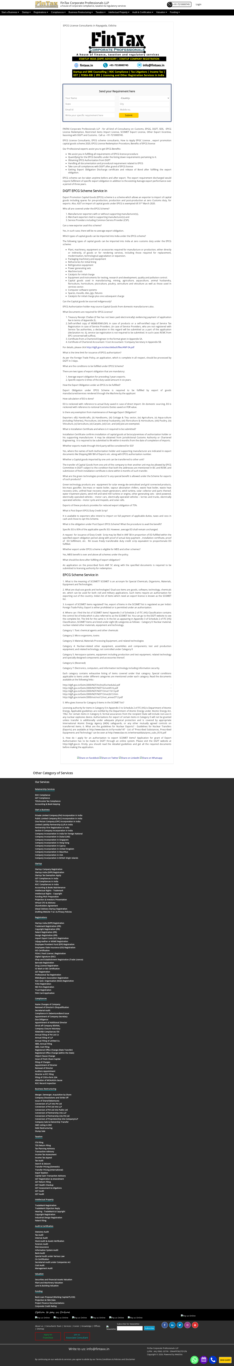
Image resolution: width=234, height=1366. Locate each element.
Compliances (57, 12)
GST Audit (39, 1191)
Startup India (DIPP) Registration (49, 872)
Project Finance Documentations (49, 1303)
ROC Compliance (42, 795)
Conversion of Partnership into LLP (50, 1113)
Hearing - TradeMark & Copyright (50, 1211)
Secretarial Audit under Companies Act (52, 1262)
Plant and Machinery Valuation (49, 1282)
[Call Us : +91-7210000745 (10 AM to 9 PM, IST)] (213, 1360)
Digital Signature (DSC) (45, 956)
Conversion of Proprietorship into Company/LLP (56, 1119)
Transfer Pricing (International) (49, 1169)
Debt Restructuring (43, 1128)
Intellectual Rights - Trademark (49, 890)
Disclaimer (130, 1359)
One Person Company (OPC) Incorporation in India (57, 821)
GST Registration (42, 971)
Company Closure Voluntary (47, 1028)
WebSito (178, 1354)
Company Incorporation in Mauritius (51, 852)
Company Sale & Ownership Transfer (52, 1122)
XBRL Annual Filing (43, 1043)
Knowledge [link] (87, 1326)
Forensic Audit (41, 1244)
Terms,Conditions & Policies (108, 1359)
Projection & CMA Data (45, 1300)
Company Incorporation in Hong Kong (52, 842)
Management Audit (44, 1268)
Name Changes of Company (47, 1004)
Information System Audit (46, 1250)
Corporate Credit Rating (46, 1306)
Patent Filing (40, 1220)
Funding (174, 12)
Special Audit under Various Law (49, 1256)
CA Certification (42, 1259)
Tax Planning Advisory (45, 1148)
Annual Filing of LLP (44, 1037)
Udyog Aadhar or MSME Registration (51, 941)
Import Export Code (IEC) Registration (52, 938)
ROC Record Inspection (45, 1083)
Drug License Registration (46, 965)
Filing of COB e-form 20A (46, 1077)
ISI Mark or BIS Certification (47, 968)
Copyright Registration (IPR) (47, 929)
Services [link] (67, 1326)
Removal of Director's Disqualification (52, 1007)
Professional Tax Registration (48, 974)
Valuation (161, 12)
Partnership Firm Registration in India (52, 827)
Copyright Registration (45, 1214)
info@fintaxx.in (98, 1349)
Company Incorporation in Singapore (52, 839)
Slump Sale (40, 1131)
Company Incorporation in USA (49, 855)
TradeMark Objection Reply (47, 1208)
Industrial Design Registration (48, 1217)
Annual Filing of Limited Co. (47, 1040)
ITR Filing (39, 1142)
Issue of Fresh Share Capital (47, 1059)
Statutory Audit (42, 1231)
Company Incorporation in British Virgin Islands (56, 858)
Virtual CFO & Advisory (45, 902)
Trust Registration (43, 990)
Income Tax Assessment (45, 1154)
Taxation (100, 12)
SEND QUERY (225, 1360)
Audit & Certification (142, 12)
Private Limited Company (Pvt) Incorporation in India (58, 815)
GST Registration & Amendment (49, 1179)
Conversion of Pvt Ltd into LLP (48, 1106)
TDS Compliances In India (46, 881)
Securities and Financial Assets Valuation (53, 1279)
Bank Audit (40, 1253)
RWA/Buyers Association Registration (52, 978)
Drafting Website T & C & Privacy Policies (53, 911)
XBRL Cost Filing (42, 1047)
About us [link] (39, 1326)
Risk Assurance (42, 1247)
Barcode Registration (44, 962)
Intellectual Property (118, 12)
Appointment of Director (46, 1065)
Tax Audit (39, 1160)
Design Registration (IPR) (46, 935)
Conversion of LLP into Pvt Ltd (48, 1103)
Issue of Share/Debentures (47, 1100)
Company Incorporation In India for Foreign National (59, 833)
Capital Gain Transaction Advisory (50, 1175)
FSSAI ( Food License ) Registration (50, 953)
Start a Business (9, 12)
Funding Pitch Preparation (47, 896)
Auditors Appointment (45, 1071)
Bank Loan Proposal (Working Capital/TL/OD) (55, 1297)
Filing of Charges (42, 1062)
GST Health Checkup (44, 1185)
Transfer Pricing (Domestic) (47, 1166)
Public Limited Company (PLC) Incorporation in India (58, 818)
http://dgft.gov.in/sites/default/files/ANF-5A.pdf (110, 347)
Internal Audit (41, 1238)
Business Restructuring (80, 12)
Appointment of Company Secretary (51, 1016)
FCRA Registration (43, 984)
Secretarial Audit (42, 1010)
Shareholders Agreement (46, 905)
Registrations (40, 12)
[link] (97, 1326)
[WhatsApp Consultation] (194, 1360)
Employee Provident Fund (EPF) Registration (54, 944)
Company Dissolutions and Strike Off (51, 1097)
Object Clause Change (45, 1056)
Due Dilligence (41, 1019)
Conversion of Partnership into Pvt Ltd (52, 1116)
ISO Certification (42, 950)
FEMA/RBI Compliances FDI (47, 1031)
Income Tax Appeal (43, 1157)
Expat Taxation (41, 1172)
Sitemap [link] (40, 1328)
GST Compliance (42, 798)
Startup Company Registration (48, 869)
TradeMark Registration (45, 1205)
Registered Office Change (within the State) (54, 1053)
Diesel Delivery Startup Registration (51, 909)
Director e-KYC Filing (44, 1074)
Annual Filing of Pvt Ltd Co (47, 1034)
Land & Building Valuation (47, 1285)
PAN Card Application (45, 993)
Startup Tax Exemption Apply (48, 875)
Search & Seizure (43, 1163)
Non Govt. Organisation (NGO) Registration (54, 981)
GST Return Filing (43, 1182)
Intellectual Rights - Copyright (48, 893)
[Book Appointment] (204, 1359)
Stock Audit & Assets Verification (49, 1241)
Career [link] (76, 1326)
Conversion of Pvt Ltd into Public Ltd (51, 1110)
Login (198, 4)
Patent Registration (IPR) (46, 932)
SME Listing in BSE (43, 1125)
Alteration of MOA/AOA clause (48, 1080)
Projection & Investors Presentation (51, 899)
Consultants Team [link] (53, 1326)
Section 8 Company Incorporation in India (54, 830)
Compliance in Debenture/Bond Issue (52, 1013)
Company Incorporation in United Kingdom (54, 849)
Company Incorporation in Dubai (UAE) (52, 836)
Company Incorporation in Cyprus (50, 845)
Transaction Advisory (44, 1151)
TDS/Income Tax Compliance (48, 801)
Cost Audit (39, 1265)
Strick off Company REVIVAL (47, 1025)
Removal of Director (44, 1068)
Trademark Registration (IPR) (48, 926)
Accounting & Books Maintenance (50, 887)
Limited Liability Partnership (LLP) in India (54, 824)
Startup (25, 12)
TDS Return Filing (43, 1145)
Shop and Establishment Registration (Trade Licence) (59, 959)
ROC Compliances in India (47, 884)
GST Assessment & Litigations (48, 1188)
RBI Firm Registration (44, 987)
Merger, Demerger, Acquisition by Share (53, 1094)
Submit (128, 115)
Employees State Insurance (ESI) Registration (55, 947)
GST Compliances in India (46, 878)
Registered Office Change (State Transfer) (54, 1050)
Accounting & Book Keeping (47, 804)
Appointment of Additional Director (51, 1022)
